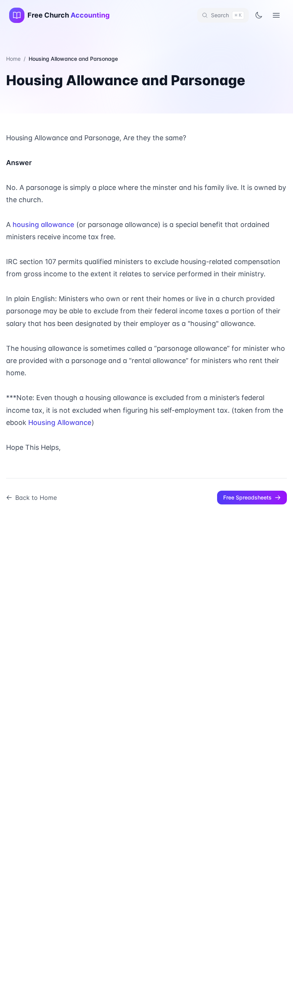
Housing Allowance (60, 422)
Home (13, 58)
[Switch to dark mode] (259, 15)
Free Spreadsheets (247, 497)
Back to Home (36, 497)
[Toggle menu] (276, 15)
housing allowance (43, 224)
